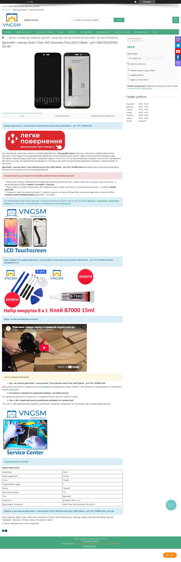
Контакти (72, 32)
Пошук (119, 20)
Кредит (61, 32)
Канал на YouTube (122, 32)
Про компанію (86, 32)
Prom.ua (104, 539)
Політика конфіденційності (107, 544)
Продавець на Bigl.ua (90, 541)
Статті (155, 32)
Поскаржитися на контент (85, 544)
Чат (172, 555)
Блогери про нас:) (141, 32)
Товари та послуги (23, 32)
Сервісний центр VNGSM (16, 461)
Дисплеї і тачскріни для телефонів (24, 38)
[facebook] (3, 531)
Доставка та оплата (44, 32)
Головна (7, 32)
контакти (13, 389)
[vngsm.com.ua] (12, 20)
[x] (6, 531)
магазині (45, 386)
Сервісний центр (103, 32)
